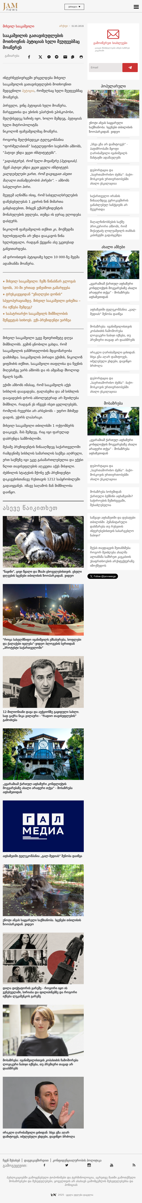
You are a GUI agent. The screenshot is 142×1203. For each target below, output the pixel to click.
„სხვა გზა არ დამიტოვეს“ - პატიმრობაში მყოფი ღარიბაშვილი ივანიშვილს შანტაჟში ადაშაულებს (109, 151)
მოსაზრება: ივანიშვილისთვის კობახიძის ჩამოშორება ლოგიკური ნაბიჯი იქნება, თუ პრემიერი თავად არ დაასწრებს (40, 1064)
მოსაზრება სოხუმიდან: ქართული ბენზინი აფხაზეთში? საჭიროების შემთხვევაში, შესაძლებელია (111, 498)
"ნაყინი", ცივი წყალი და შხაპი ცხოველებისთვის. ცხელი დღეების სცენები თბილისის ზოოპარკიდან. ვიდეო (42, 573)
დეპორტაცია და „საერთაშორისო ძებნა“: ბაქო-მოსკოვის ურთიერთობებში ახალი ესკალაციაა (111, 176)
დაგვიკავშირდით (36, 1160)
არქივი (64, 26)
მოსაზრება (113, 403)
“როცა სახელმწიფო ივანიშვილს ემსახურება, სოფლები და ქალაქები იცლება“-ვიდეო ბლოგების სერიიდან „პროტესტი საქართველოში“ (42, 643)
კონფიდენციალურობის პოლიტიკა (77, 1160)
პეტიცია (28, 91)
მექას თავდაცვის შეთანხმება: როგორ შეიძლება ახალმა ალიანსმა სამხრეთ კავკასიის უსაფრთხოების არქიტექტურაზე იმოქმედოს (112, 556)
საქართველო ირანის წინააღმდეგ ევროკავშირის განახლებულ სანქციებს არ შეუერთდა (109, 202)
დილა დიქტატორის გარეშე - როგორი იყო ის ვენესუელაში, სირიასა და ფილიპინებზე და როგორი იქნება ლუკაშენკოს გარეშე (40, 992)
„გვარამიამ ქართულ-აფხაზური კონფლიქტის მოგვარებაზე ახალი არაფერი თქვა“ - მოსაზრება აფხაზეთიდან (37, 788)
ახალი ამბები (113, 247)
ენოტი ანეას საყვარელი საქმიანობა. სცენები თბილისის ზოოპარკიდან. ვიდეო (42, 922)
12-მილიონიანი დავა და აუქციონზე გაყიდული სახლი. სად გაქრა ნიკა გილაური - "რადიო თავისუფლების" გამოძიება (41, 716)
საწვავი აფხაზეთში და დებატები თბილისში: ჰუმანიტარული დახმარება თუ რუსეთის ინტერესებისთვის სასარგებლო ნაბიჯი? (112, 526)
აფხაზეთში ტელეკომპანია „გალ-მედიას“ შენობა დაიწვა (42, 856)
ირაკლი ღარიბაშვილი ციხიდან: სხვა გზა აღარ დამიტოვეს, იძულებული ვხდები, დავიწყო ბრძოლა (39, 1134)
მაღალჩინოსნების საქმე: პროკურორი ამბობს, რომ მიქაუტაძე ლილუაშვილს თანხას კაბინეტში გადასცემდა (112, 228)
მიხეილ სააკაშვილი (18, 26)
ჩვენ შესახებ (11, 1160)
